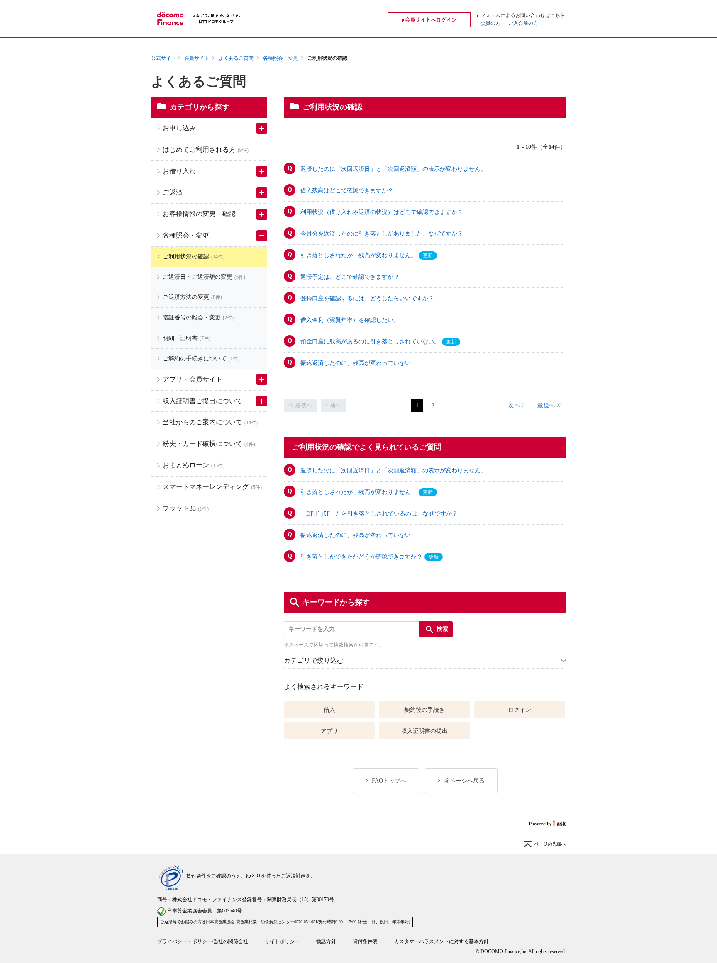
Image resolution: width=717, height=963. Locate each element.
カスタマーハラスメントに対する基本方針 (441, 941)
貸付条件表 (365, 941)
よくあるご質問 (236, 58)
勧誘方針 (326, 941)
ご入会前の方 (523, 23)
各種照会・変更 (280, 58)
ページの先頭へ (550, 844)
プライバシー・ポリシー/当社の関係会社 (202, 941)
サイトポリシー (282, 941)
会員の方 (490, 23)
